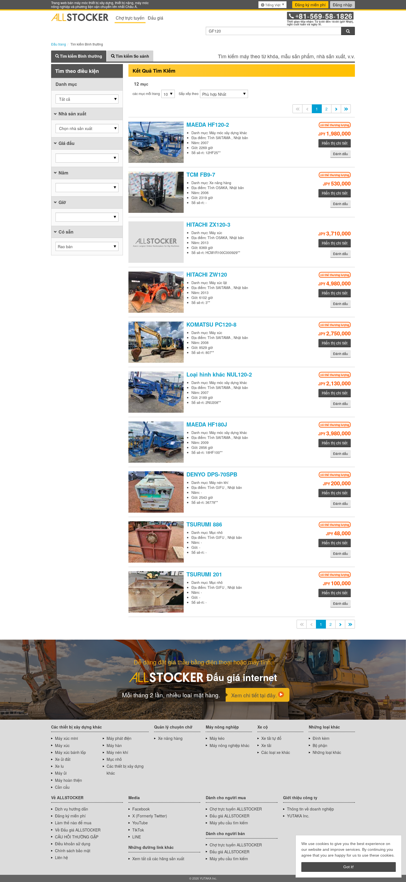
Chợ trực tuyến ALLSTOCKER (236, 809)
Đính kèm (321, 738)
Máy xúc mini (66, 738)
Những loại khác (327, 752)
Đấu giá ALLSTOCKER (229, 816)
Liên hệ (61, 857)
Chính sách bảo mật (72, 850)
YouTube (140, 822)
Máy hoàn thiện (68, 780)
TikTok (138, 830)
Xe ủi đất (62, 759)
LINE (136, 836)
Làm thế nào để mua (73, 822)
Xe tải (266, 745)
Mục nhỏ (114, 759)
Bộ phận (320, 745)
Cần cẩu (62, 787)
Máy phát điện (119, 738)
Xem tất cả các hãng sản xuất (158, 858)
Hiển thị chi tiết (334, 143)
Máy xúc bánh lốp (70, 752)
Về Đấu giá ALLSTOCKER (78, 830)
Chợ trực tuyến (130, 18)
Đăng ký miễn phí (310, 4)
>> (346, 108)
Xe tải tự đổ (271, 738)
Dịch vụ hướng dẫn (71, 809)
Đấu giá (155, 18)
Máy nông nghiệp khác (229, 745)
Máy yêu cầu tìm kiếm (229, 822)
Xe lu (59, 766)
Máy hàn (114, 745)
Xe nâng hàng (170, 738)
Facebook (141, 809)
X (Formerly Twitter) (149, 816)
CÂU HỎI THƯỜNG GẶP (76, 836)
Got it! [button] (348, 867)
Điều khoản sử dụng (72, 843)
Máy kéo (217, 738)
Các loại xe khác (275, 752)
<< (297, 108)
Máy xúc (62, 745)
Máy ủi (61, 773)
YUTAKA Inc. (298, 816)
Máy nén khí (117, 752)
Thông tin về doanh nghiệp (310, 809)
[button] (87, 99)
